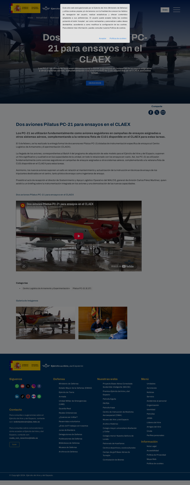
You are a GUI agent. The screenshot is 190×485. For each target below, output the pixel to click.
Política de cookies (118, 38)
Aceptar (102, 38)
